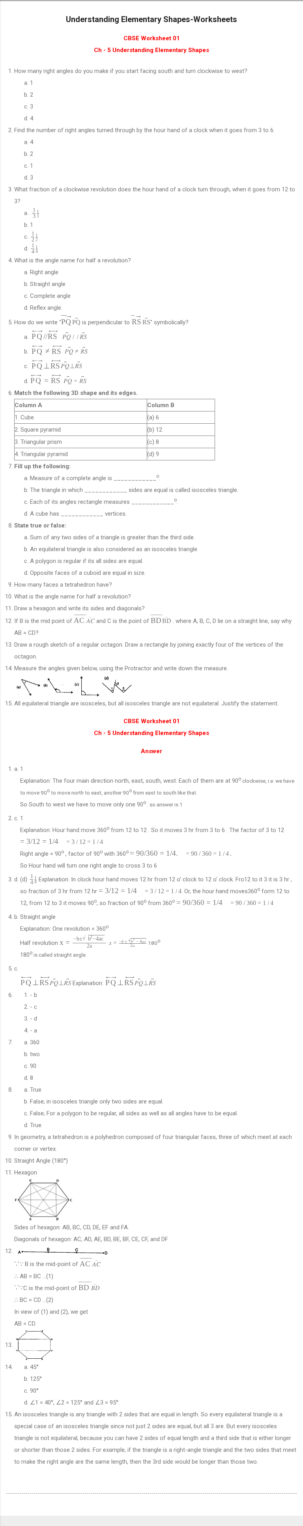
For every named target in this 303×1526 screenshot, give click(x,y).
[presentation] (35, 213)
